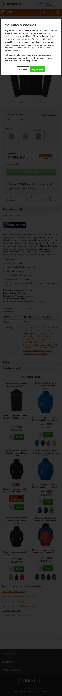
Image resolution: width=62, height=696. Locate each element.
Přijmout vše (37, 69)
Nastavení (23, 69)
